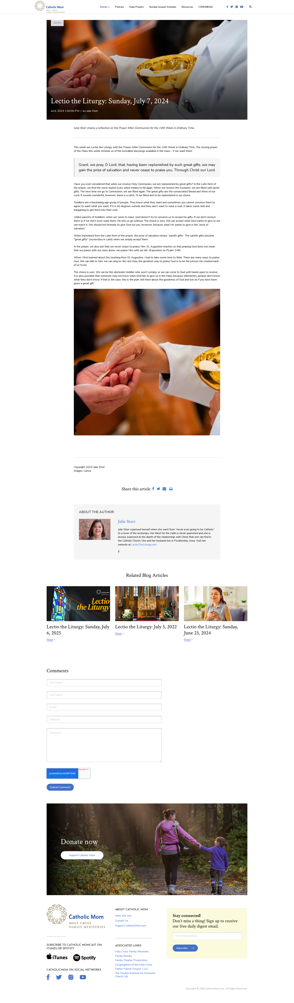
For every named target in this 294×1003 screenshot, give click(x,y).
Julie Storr (92, 111)
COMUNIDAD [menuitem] (206, 7)
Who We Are (123, 916)
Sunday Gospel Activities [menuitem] (162, 7)
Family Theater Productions (131, 960)
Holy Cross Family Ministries (132, 951)
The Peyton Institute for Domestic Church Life (135, 974)
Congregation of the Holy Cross (133, 965)
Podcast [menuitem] (119, 7)
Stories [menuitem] (104, 7)
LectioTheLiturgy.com (144, 544)
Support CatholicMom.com (130, 926)
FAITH (57, 23)
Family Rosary (123, 956)
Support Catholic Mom (82, 855)
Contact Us (121, 921)
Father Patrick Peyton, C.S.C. (132, 969)
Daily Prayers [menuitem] (136, 7)
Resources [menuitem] (187, 7)
